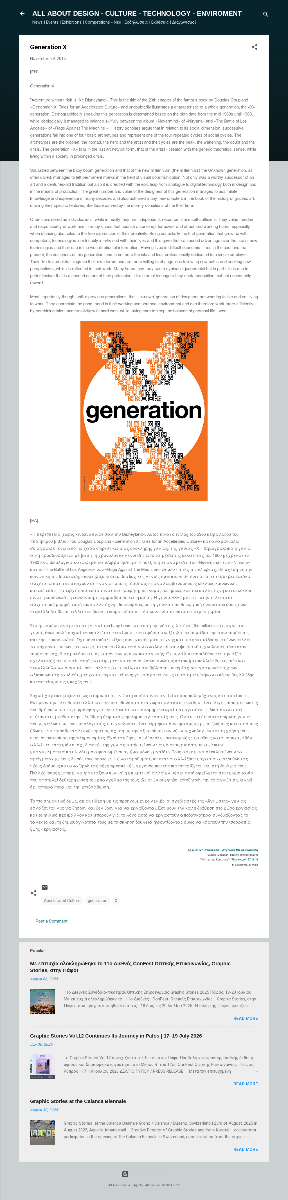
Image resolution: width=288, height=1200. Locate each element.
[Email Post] (44, 889)
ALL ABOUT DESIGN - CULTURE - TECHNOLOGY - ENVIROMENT (137, 13)
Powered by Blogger (147, 1174)
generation (97, 900)
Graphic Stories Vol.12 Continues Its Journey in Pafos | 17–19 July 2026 (116, 1036)
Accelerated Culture (62, 900)
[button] (254, 48)
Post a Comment (52, 921)
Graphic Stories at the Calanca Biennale (78, 1101)
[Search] (265, 15)
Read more (245, 1018)
